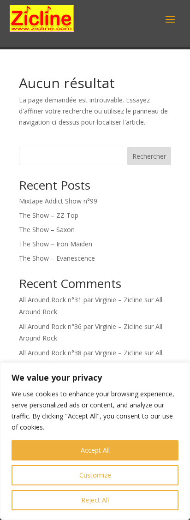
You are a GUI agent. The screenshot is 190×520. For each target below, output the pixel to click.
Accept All (95, 450)
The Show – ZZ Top (48, 215)
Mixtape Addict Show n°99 (58, 201)
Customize (95, 475)
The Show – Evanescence (57, 258)
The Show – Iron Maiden (55, 243)
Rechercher (149, 156)
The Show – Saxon (47, 229)
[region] (95, 441)
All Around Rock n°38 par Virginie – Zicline (80, 352)
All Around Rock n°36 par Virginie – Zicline (80, 326)
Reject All (95, 500)
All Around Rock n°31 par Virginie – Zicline (80, 299)
